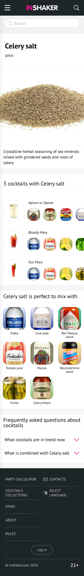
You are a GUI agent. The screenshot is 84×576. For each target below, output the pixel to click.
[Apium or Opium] (13, 211)
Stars (10, 506)
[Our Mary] (13, 270)
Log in (42, 550)
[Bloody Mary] (13, 240)
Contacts (58, 479)
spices (9, 55)
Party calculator (20, 479)
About (10, 520)
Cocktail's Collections (16, 493)
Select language (58, 493)
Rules (10, 534)
